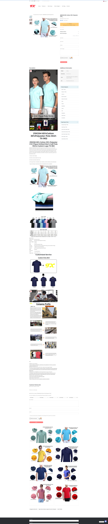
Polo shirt (35, 509)
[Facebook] (73, 35)
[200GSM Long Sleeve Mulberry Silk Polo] (66, 455)
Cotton (42, 509)
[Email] (78, 35)
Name (30, 408)
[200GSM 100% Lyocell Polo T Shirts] (41, 474)
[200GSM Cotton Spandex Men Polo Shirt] (66, 474)
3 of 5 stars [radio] (51, 397)
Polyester (54, 509)
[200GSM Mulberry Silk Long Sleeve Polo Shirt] (41, 436)
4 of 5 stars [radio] (61, 397)
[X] (75, 35)
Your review (31, 399)
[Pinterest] (76, 35)
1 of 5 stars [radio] (31, 397)
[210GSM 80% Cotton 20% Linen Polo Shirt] (66, 436)
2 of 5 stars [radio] (41, 397)
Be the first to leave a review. (64, 18)
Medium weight (46, 509)
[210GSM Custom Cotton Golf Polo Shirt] (66, 493)
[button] (69, 32)
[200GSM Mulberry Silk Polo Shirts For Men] (41, 455)
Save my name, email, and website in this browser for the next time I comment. (42, 415)
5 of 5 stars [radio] (71, 397)
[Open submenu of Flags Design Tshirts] (78, 122)
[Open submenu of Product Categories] (78, 87)
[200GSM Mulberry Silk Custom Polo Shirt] (41, 493)
